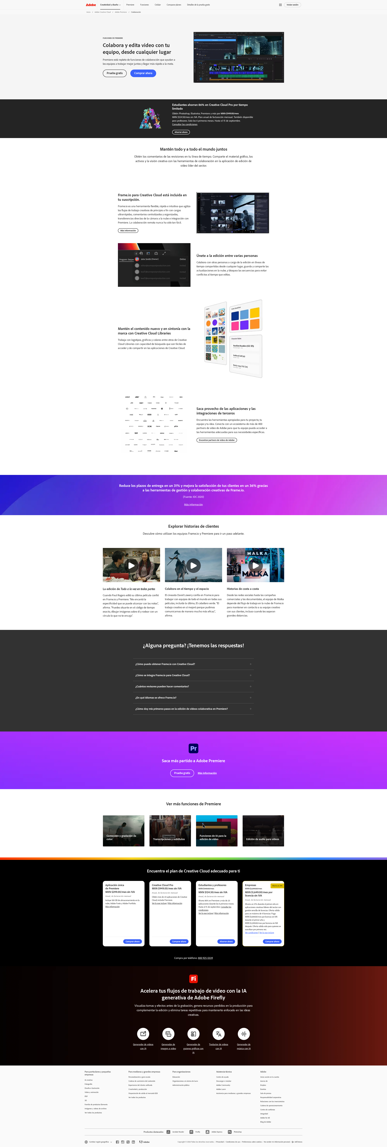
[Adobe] (91, 5)
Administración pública (180, 1085)
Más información (128, 230)
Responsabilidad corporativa (270, 1097)
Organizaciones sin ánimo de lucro (185, 1081)
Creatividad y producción (137, 1089)
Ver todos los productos (93, 1113)
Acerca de (264, 1081)
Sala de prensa (265, 1093)
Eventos (263, 1089)
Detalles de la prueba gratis (198, 4)
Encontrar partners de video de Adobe (217, 440)
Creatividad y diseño (109, 4)
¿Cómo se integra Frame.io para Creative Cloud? (162, 675)
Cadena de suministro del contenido (141, 1081)
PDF (86, 1096)
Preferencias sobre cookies (252, 1142)
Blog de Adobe (265, 1122)
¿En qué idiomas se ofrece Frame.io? (155, 697)
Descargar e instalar (223, 1081)
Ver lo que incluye (159, 903)
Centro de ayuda (222, 1077)
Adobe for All (265, 1118)
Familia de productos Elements (96, 1104)
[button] (280, 4)
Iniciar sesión (292, 4)
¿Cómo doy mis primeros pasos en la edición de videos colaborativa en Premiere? (181, 708)
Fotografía (88, 1084)
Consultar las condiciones (184, 124)
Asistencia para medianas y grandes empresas (233, 1093)
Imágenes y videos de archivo (95, 1109)
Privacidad (220, 1142)
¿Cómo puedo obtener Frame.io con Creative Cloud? (165, 664)
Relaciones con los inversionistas (272, 1101)
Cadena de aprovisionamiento (271, 1106)
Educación (176, 1077)
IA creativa (89, 1080)
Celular (158, 4)
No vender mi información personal (277, 1142)
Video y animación (91, 1092)
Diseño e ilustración (92, 1088)
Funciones (144, 4)
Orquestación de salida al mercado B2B (143, 1093)
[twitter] (128, 1142)
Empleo (263, 1085)
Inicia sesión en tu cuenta (269, 1077)
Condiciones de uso (233, 1142)
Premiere (130, 4)
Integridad (264, 1114)
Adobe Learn (221, 1089)
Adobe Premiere (121, 12)
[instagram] (122, 1142)
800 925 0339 (205, 958)
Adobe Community (223, 1085)
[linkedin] (133, 1142)
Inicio (88, 12)
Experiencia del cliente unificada (140, 1085)
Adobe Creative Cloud (103, 12)
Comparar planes (174, 4)
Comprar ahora (143, 73)
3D (86, 1100)
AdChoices (298, 1142)
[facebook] (117, 1142)
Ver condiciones (251, 932)
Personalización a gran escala (139, 1077)
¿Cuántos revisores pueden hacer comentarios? (162, 686)
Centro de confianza (267, 1110)
